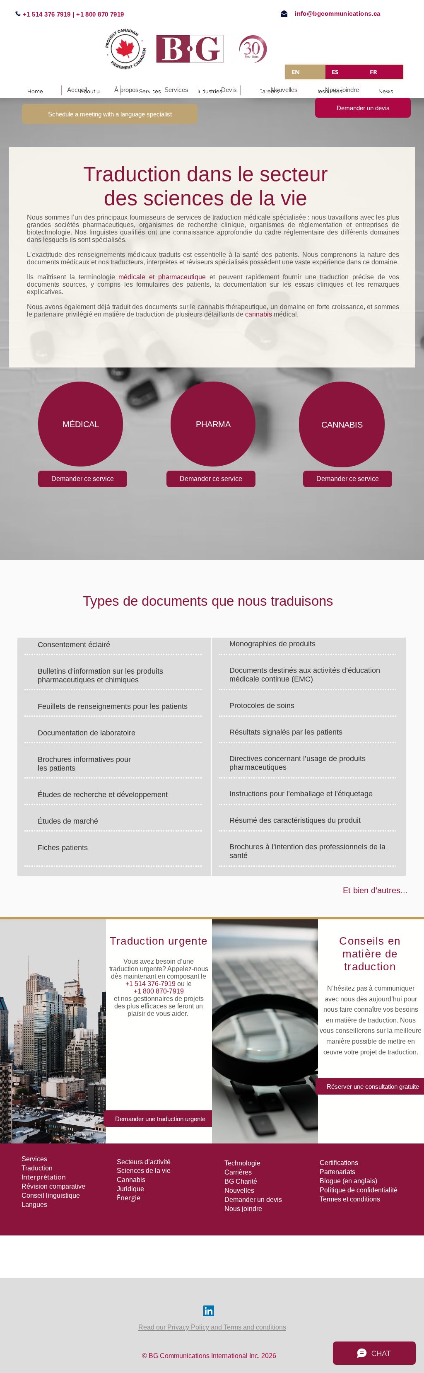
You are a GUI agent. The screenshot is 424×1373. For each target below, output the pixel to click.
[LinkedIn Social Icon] (208, 1310)
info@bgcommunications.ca (338, 13)
